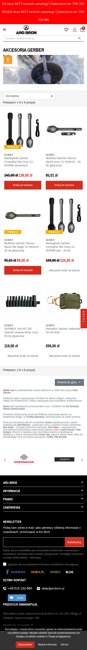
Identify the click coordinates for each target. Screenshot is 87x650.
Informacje (11, 491)
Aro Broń (10, 482)
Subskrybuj (74, 542)
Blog (69, 572)
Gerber (6, 390)
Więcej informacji (47, 644)
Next (82, 460)
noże (55, 429)
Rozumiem (25, 644)
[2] (8, 171)
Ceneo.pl (38, 572)
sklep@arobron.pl (53, 588)
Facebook (18, 572)
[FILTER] (84, 325)
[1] (5, 171)
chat (17, 597)
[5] (17, 171)
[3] (11, 171)
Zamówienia (11, 507)
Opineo (55, 572)
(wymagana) (43, 564)
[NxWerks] (59, 459)
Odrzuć (64, 644)
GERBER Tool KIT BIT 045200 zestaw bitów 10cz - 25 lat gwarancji (22, 332)
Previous (5, 460)
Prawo (8, 499)
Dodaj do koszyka (23, 185)
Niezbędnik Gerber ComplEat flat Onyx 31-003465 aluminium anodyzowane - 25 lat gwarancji (19, 165)
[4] (14, 171)
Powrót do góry (69, 382)
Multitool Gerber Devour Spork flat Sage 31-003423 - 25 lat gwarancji (22, 247)
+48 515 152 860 (20, 588)
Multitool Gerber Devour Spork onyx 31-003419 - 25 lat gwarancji (63, 162)
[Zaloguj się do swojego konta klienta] (75, 29)
